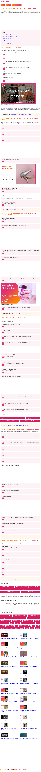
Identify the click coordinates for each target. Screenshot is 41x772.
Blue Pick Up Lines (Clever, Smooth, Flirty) (28, 738)
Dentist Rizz (30, 591)
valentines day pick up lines (20, 615)
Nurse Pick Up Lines (34, 586)
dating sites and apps (35, 596)
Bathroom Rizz (10, 591)
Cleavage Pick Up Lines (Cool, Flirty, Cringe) (29, 728)
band (7, 628)
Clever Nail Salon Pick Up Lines (8, 41)
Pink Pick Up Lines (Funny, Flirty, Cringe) (28, 656)
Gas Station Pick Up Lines (20, 589)
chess (25, 625)
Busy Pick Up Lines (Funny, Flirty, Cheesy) (28, 693)
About (25, 769)
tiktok (7, 625)
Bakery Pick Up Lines (29, 420)
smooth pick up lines (28, 620)
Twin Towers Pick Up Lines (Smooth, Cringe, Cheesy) (9, 684)
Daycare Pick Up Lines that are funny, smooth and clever (20, 579)
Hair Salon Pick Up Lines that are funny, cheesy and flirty (20, 114)
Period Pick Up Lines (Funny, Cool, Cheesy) (28, 701)
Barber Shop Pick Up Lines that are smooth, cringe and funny (18, 209)
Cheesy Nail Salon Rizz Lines (8, 38)
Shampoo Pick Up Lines (19, 418)
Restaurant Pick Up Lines (7, 589)
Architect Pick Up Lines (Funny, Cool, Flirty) (29, 683)
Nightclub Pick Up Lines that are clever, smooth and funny (20, 313)
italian (29, 625)
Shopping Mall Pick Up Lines (33, 418)
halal (17, 625)
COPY (4, 54)
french (11, 628)
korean (16, 628)
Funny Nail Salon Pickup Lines (8, 40)
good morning (24, 623)
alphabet (2, 625)
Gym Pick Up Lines (10, 420)
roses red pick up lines (33, 618)
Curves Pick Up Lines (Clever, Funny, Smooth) (29, 638)
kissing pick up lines (6, 615)
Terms (18, 769)
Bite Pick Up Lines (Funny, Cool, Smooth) (9, 720)
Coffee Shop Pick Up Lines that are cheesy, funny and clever (18, 537)
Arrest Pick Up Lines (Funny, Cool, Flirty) (28, 675)
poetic (27, 628)
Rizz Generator (17, 5)
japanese (22, 628)
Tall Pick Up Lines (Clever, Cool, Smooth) (9, 666)
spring (38, 625)
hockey (12, 625)
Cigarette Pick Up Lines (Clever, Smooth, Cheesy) (28, 711)
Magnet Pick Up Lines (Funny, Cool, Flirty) (28, 720)
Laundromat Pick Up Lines (7, 586)
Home (2, 5)
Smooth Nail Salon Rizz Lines (8, 43)
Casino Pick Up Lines (34, 589)
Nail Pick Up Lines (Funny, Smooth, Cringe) (9, 701)
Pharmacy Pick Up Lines (21, 586)
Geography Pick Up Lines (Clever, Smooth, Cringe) (9, 711)
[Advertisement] (20, 23)
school (2, 623)
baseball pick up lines (17, 620)
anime (7, 623)
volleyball (17, 623)
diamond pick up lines (19, 618)
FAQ (12, 769)
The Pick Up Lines (5, 1)
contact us (2, 606)
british (20, 625)
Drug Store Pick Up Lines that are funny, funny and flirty (18, 425)
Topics (8, 5)
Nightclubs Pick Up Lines (6, 418)
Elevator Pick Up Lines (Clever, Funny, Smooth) (8, 729)
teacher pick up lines (34, 615)
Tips (10, 769)
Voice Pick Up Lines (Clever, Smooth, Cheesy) (10, 638)
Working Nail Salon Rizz (7, 34)
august (32, 628)
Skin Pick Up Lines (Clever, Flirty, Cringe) (9, 738)
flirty (34, 625)
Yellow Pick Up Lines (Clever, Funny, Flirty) (9, 647)
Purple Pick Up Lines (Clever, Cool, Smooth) (28, 666)
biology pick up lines (6, 618)
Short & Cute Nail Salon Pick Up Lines (10, 36)
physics (11, 623)
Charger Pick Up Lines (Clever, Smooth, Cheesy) (28, 647)
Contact (15, 769)
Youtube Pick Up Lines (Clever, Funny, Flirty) (10, 693)
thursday (37, 628)
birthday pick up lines (5, 620)
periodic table (32, 623)
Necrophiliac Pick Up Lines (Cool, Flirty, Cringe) (9, 657)
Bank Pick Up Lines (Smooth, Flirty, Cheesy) (10, 675)
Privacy (21, 769)
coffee (38, 623)
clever (2, 628)
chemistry (37, 620)
